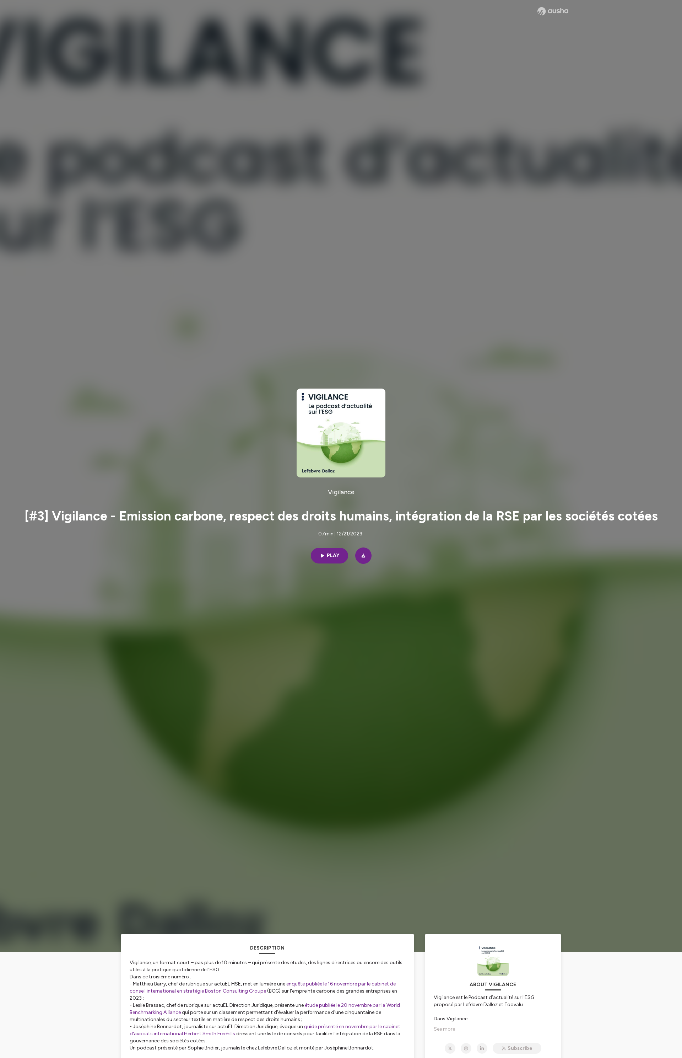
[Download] (363, 555)
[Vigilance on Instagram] (466, 1048)
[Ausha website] (552, 11)
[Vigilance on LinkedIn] (482, 1048)
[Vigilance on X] (450, 1048)
